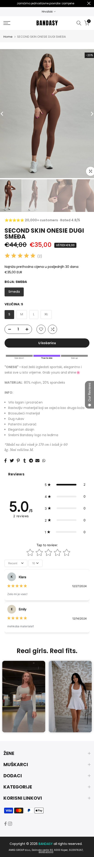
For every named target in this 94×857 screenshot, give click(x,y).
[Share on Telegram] (31, 460)
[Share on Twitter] (12, 460)
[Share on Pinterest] (18, 460)
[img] (20, 256)
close (89, 3)
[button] (65, 485)
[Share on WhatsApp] (44, 460)
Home (8, 36)
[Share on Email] (37, 460)
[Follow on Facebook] (5, 823)
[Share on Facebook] (5, 460)
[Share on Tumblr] (24, 460)
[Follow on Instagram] (10, 823)
